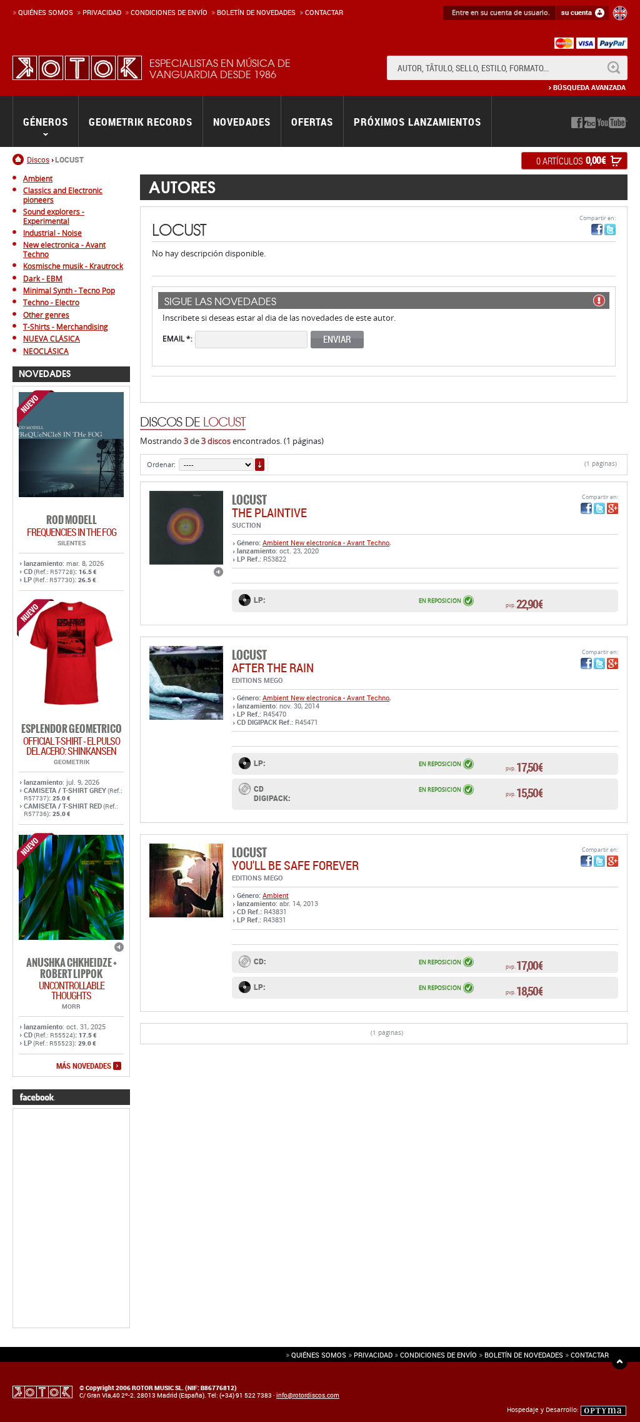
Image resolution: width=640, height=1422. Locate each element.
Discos (38, 159)
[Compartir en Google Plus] (612, 508)
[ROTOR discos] (77, 68)
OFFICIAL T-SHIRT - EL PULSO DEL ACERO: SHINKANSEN (71, 746)
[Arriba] (620, 1361)
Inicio (19, 159)
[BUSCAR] (613, 68)
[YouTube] (613, 122)
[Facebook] (576, 122)
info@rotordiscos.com (307, 1395)
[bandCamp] (590, 122)
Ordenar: (161, 464)
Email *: (177, 338)
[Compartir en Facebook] (596, 229)
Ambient (276, 542)
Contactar (324, 12)
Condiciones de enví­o (169, 12)
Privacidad (101, 12)
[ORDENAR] (259, 464)
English (620, 13)
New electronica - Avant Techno (340, 542)
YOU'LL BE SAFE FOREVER (295, 865)
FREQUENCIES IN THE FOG (71, 532)
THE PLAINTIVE (269, 512)
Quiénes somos (45, 12)
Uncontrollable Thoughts (71, 991)
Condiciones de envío (438, 1354)
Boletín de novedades (256, 12)
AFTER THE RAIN (273, 667)
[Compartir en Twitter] (610, 229)
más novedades (83, 1066)
